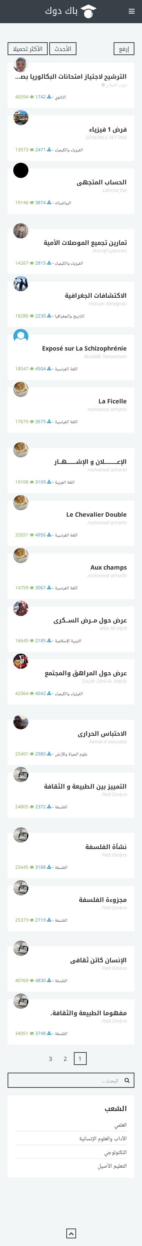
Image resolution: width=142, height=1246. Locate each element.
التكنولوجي (115, 1152)
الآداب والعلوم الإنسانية (103, 1138)
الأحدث (63, 48)
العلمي (120, 1124)
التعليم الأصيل (112, 1165)
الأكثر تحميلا (27, 48)
